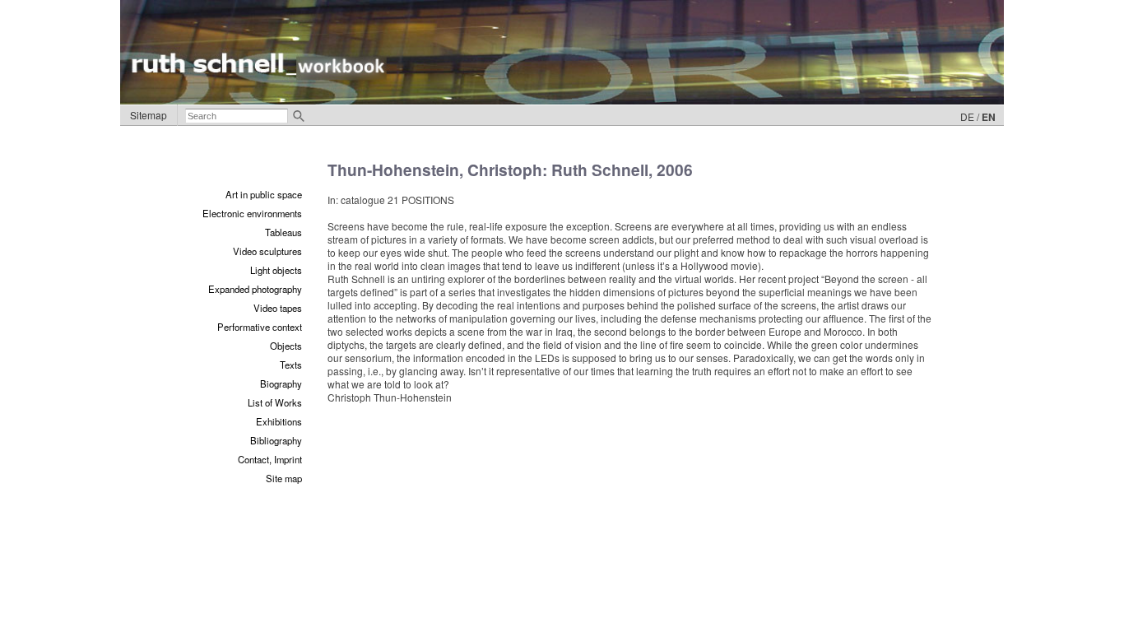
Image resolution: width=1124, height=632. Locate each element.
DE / (969, 116)
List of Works (275, 402)
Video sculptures (267, 251)
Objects (286, 345)
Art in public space (263, 194)
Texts (291, 364)
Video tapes (277, 307)
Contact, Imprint (270, 459)
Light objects (276, 269)
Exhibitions (279, 421)
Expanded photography (255, 288)
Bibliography (276, 440)
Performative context (259, 326)
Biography (281, 383)
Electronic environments (252, 213)
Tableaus (283, 232)
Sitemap (148, 115)
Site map (284, 478)
